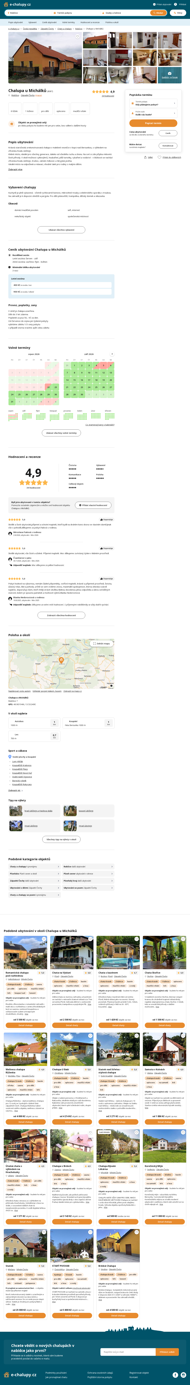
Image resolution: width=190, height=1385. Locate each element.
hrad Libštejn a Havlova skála (38, 810)
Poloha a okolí (111, 22)
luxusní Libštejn (86, 810)
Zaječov (58, 1169)
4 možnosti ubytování (81, 1288)
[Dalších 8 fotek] (25, 952)
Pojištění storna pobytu (99, 1377)
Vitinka (150, 1073)
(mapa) (38, 95)
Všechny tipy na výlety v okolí (61, 839)
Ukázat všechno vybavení (61, 229)
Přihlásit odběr (167, 1352)
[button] (61, 660)
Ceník (168, 133)
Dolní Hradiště (107, 1076)
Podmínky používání (55, 1372)
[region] (61, 664)
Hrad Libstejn (85, 825)
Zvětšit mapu (103, 643)
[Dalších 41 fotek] (118, 1245)
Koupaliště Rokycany (22, 784)
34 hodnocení (108, 96)
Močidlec (11, 1076)
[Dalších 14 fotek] (164, 1146)
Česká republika (30, 28)
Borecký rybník (19, 780)
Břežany (11, 1269)
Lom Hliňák (17, 761)
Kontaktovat (168, 146)
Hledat (159, 13)
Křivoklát (104, 1172)
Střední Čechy (27, 979)
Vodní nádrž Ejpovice (22, 776)
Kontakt (133, 1377)
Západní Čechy (47, 28)
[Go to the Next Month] (112, 353)
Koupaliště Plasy (20, 769)
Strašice (104, 1269)
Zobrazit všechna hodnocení (61, 615)
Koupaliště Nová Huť (22, 773)
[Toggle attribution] (111, 685)
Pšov (18, 1076)
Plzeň (57, 976)
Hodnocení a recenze (90, 22)
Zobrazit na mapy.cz (72, 691)
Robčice (78, 28)
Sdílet (150, 157)
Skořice (150, 976)
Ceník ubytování (49, 22)
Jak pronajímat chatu (56, 1377)
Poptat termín (153, 123)
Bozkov (104, 976)
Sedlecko (151, 1169)
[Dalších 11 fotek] (164, 1049)
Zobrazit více (15, 169)
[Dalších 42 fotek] (71, 1049)
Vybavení (32, 22)
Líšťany (11, 1175)
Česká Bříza (60, 1269)
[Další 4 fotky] (25, 1245)
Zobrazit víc (14, 790)
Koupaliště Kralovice (21, 765)
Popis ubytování (15, 22)
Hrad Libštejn (31, 825)
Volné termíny (68, 22)
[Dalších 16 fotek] (71, 952)
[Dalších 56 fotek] (25, 1049)
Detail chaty (72, 1025)
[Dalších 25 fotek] (118, 952)
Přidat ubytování (163, 4)
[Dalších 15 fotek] (164, 952)
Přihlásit (182, 4)
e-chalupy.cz (13, 28)
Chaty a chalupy (64, 28)
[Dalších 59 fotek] (118, 1049)
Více (26, 1014)
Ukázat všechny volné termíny (61, 433)
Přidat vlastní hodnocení (94, 505)
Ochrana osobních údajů (100, 1372)
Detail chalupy (26, 1025)
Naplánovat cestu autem (19, 691)
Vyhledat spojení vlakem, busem (47, 691)
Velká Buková (14, 979)
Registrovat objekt (139, 1372)
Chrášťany (59, 1073)
